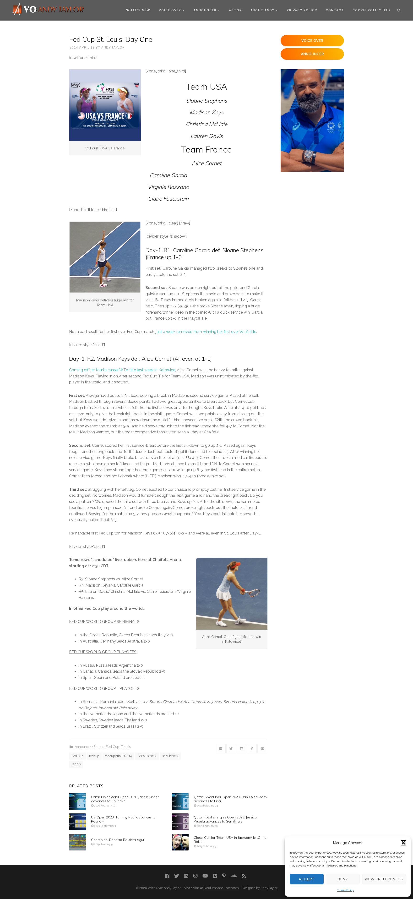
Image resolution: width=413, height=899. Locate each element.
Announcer (205, 10)
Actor (235, 10)
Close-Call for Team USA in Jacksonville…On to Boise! (230, 839)
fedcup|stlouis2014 (118, 756)
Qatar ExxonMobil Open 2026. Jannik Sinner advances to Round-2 (125, 799)
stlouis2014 (170, 756)
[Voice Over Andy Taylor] (48, 10)
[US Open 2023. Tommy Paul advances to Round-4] (77, 821)
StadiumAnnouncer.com (221, 888)
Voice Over (170, 10)
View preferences (384, 879)
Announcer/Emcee (89, 747)
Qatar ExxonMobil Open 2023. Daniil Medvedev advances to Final (230, 799)
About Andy (262, 10)
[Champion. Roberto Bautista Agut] (77, 842)
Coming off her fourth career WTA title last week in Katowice (122, 370)
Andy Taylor (113, 47)
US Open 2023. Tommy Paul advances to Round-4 (123, 819)
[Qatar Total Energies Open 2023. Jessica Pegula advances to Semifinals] (180, 821)
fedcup (94, 756)
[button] (403, 842)
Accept (306, 879)
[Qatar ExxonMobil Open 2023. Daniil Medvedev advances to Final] (180, 801)
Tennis (126, 747)
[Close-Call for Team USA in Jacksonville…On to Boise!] (180, 842)
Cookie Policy (345, 890)
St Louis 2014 (147, 756)
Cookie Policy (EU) (371, 10)
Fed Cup (112, 747)
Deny (342, 879)
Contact (335, 10)
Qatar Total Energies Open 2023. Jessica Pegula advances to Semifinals (225, 819)
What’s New (138, 10)
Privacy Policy (302, 10)
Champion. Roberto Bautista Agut (117, 840)
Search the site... (398, 10)
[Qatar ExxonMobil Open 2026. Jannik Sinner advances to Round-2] (77, 801)
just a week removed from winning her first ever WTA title (206, 331)
